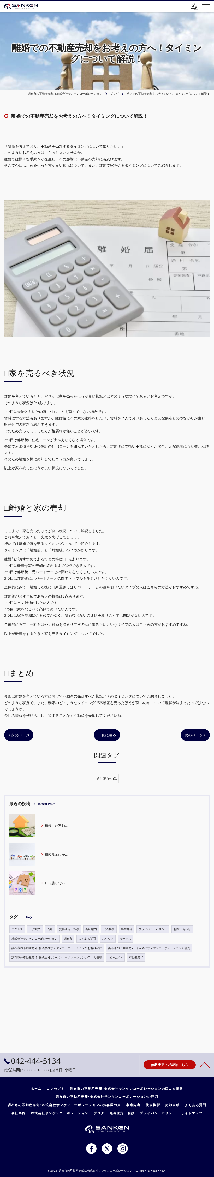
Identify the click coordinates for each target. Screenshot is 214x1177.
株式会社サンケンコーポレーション (34, 938)
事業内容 (126, 929)
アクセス (17, 929)
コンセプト (115, 957)
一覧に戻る (107, 734)
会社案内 (91, 929)
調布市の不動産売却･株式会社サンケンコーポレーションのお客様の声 (56, 948)
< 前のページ (18, 734)
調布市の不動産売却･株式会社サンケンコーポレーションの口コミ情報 (56, 957)
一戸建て (35, 929)
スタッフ (108, 938)
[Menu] (206, 6)
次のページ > (195, 734)
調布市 (68, 938)
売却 (50, 929)
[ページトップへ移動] (205, 1065)
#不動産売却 (107, 778)
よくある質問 (87, 938)
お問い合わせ (182, 929)
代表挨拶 (109, 929)
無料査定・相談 (69, 929)
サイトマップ (192, 1113)
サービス (125, 938)
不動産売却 (136, 957)
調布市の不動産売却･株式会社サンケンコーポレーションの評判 (149, 948)
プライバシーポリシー (153, 929)
